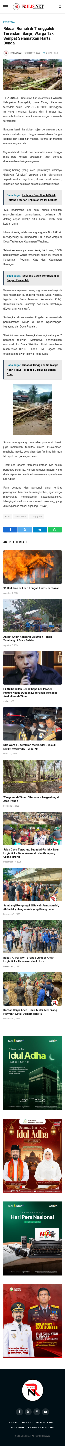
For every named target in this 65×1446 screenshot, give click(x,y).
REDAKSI (17, 53)
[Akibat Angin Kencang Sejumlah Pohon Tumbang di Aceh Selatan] (32, 615)
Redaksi (13, 1422)
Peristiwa (9, 22)
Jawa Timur (20, 516)
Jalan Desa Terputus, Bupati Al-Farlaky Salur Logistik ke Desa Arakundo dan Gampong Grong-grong (31, 853)
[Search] (60, 6)
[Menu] (5, 6)
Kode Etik (27, 1422)
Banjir (8, 516)
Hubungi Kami (44, 1422)
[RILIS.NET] (32, 6)
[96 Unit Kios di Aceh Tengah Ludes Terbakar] (32, 567)
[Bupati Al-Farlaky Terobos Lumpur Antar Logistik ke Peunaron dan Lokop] (32, 936)
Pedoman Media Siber (41, 1427)
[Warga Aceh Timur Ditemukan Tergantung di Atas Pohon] (32, 776)
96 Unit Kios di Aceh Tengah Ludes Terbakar (31, 588)
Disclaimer (17, 1427)
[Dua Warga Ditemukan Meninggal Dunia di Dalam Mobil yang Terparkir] (32, 723)
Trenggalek (36, 516)
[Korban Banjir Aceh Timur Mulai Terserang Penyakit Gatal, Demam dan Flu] (32, 989)
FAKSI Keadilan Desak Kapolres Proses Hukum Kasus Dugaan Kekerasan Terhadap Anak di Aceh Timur (30, 692)
